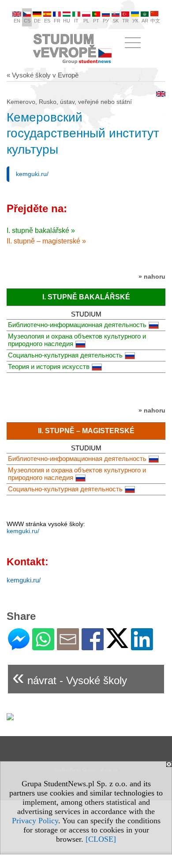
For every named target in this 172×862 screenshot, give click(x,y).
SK (115, 20)
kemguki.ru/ (32, 173)
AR (145, 20)
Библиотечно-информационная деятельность (77, 324)
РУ (106, 20)
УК (135, 20)
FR (57, 20)
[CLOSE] (101, 839)
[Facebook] (93, 646)
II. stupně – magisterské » (46, 241)
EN (17, 20)
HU (66, 20)
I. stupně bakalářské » (41, 230)
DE (37, 20)
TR (125, 20)
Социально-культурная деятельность (65, 355)
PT (96, 20)
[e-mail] (68, 646)
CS (27, 20)
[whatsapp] (43, 646)
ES (47, 20)
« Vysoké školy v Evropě (43, 75)
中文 (155, 20)
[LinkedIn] (142, 646)
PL (86, 20)
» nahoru (151, 276)
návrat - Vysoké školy (69, 677)
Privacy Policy (35, 820)
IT (76, 20)
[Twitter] (117, 644)
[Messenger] (19, 646)
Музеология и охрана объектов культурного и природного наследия (77, 339)
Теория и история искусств (49, 366)
